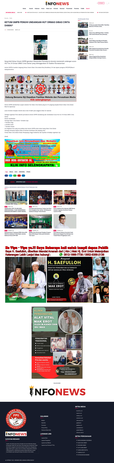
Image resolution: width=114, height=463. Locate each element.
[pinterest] (19, 176)
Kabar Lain (49, 8)
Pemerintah (69, 8)
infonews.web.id (80, 432)
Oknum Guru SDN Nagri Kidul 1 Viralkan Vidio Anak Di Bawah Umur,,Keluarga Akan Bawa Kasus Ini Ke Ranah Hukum (99, 33)
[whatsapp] (15, 176)
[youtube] (107, 460)
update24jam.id (79, 430)
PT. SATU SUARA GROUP (81, 447)
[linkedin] (23, 176)
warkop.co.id (79, 415)
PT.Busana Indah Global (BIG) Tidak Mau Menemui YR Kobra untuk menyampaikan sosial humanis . (99, 25)
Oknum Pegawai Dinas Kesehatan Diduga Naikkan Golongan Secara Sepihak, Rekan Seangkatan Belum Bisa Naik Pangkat (99, 57)
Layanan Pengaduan (45, 440)
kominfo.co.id (79, 410)
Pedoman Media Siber (46, 430)
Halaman (37, 8)
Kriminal (56, 8)
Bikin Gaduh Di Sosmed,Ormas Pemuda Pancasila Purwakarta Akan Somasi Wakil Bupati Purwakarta (98, 49)
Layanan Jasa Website (46, 442)
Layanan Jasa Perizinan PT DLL (48, 445)
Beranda (6, 18)
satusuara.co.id (79, 420)
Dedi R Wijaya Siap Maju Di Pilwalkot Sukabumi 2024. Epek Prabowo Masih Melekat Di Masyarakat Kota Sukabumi (98, 41)
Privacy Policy (44, 427)
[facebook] (6, 176)
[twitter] (10, 176)
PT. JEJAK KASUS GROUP (81, 442)
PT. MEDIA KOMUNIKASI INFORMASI (84, 440)
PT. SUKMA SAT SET (80, 452)
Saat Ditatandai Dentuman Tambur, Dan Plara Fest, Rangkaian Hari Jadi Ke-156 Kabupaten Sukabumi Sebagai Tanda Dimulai (40, 210)
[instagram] (105, 460)
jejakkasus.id (79, 425)
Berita (24, 8)
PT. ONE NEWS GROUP (81, 445)
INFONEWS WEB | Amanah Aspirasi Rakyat (24, 460)
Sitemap (101, 3)
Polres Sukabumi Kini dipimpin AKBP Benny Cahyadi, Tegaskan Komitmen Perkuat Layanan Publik (64, 210)
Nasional (62, 8)
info (16, 171)
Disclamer (43, 425)
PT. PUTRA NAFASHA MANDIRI (82, 455)
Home (42, 8)
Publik (10, 18)
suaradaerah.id (79, 427)
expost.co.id (79, 413)
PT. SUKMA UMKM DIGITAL (82, 450)
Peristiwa (76, 8)
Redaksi (43, 420)
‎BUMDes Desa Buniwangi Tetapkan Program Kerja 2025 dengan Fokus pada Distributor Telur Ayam (40, 234)
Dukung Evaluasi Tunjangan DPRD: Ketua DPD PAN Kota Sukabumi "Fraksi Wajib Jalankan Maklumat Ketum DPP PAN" (16, 234)
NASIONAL (22, 171)
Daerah (31, 8)
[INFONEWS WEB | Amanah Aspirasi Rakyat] (57, 5)
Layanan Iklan (44, 438)
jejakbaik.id (78, 423)
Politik (82, 8)
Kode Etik (43, 423)
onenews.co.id (79, 418)
